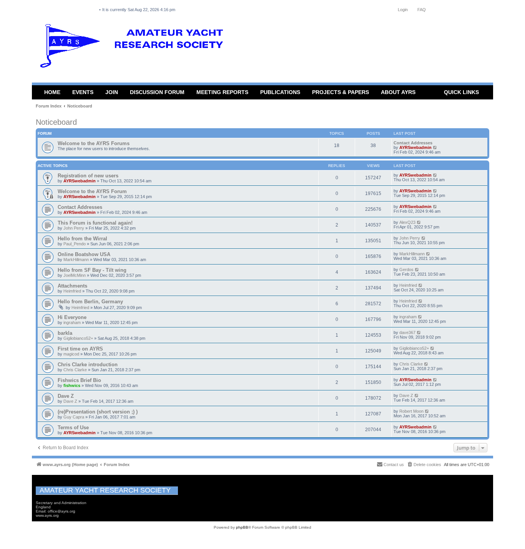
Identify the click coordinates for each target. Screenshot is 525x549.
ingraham (72, 322)
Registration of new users (88, 176)
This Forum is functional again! (95, 223)
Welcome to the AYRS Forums (94, 143)
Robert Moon (411, 411)
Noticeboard (56, 122)
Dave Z (66, 396)
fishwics (71, 385)
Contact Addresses (413, 143)
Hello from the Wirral (82, 238)
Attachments (72, 286)
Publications (280, 92)
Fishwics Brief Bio (79, 380)
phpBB (242, 527)
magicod (71, 354)
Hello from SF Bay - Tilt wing (92, 270)
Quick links (461, 92)
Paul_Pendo (74, 243)
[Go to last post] (435, 175)
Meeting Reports (222, 92)
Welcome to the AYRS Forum (92, 191)
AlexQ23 (407, 222)
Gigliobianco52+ (78, 338)
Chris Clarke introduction (88, 364)
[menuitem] (424, 464)
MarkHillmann (76, 259)
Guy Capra (73, 417)
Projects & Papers (340, 92)
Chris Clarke (75, 369)
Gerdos (406, 269)
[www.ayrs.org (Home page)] (134, 47)
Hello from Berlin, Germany (90, 301)
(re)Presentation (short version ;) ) (98, 412)
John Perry (73, 228)
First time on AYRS (80, 349)
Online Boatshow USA (84, 254)
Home (52, 92)
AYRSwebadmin (415, 147)
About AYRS (398, 92)
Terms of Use (73, 427)
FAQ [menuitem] (421, 9)
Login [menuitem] (403, 9)
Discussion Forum (157, 92)
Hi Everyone (72, 317)
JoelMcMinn (74, 275)
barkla (65, 333)
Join (111, 92)
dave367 (407, 332)
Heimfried (72, 291)
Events (82, 92)
